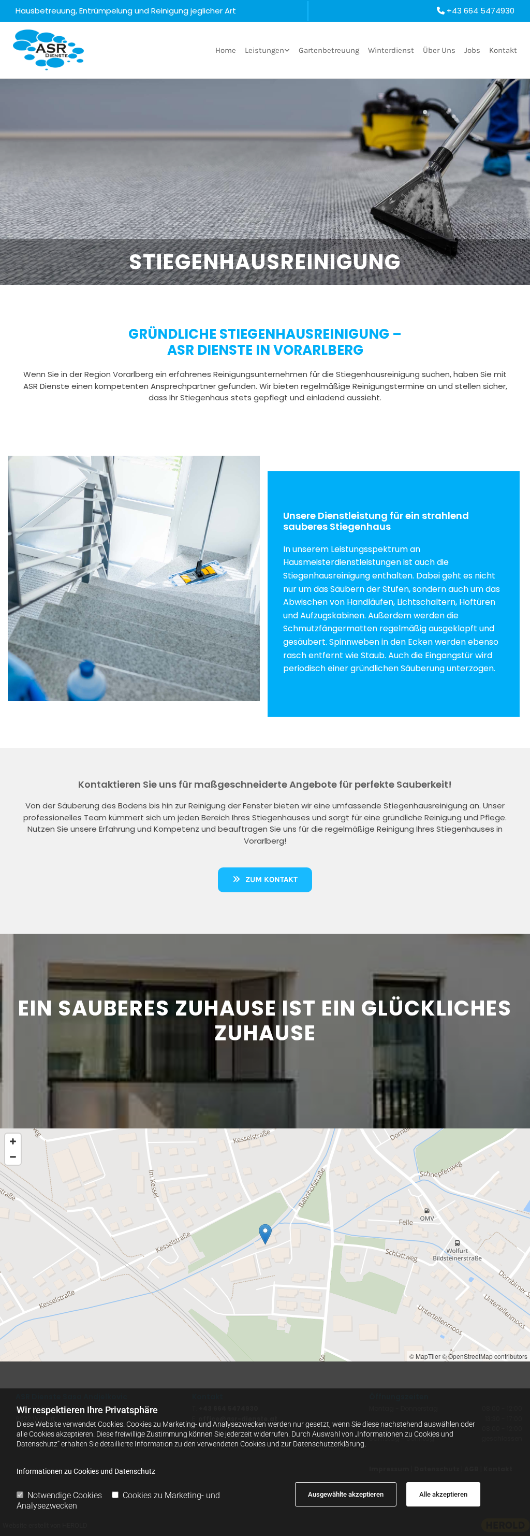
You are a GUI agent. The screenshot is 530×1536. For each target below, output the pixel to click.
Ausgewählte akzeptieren (346, 1494)
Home (225, 50)
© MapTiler (424, 1356)
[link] (263, 50)
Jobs (472, 50)
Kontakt (503, 50)
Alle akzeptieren (443, 1494)
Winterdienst (391, 50)
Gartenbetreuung (329, 50)
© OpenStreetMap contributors (484, 1356)
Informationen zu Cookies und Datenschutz (86, 1471)
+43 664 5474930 (480, 10)
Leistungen (264, 50)
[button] (265, 879)
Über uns (439, 50)
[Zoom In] (13, 1141)
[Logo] (48, 50)
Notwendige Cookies (64, 1495)
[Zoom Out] (13, 1157)
